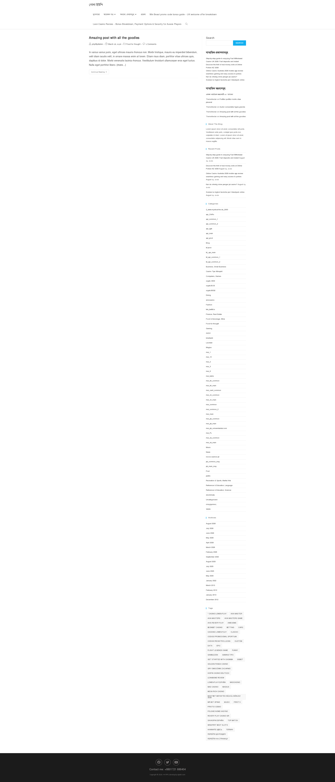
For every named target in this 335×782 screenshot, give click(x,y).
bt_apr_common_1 (213, 257)
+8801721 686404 (175, 769)
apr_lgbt (209, 229)
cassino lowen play (217, 632)
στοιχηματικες (211, 504)
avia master (236, 614)
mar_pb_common (212, 419)
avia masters (214, 618)
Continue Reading (100, 71)
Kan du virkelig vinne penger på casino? (221, 77)
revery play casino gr (218, 716)
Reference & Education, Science (218, 490)
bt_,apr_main (211, 252)
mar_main (209, 414)
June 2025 (210, 571)
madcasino (235, 682)
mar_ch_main (211, 400)
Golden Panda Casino (218, 664)
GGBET (240, 659)
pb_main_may (211, 466)
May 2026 (209, 538)
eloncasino (210, 300)
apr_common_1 (212, 219)
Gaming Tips (227, 655)
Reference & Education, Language (219, 485)
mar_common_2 (212, 409)
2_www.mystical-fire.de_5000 (217, 210)
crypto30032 (210, 290)
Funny (235, 650)
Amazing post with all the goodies (114, 38)
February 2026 (211, 552)
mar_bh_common (212, 381)
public (208, 476)
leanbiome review (216, 678)
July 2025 (209, 566)
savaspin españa (216, 720)
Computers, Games (213, 276)
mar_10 (209, 357)
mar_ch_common (212, 395)
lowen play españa (217, 682)
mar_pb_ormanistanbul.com (216, 428)
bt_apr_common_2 (213, 262)
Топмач (229, 730)
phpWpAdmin (97, 44)
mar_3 (208, 367)
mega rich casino (216, 691)
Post (208, 471)
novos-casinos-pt (212, 457)
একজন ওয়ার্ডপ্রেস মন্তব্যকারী (215, 94)
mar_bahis (210, 376)
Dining (208, 295)
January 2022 (211, 581)
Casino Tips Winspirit (214, 271)
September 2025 (212, 557)
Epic (218, 646)
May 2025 (209, 576)
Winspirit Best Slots (218, 725)
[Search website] (186, 24)
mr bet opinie (214, 702)
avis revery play (216, 623)
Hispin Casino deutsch (218, 673)
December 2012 (212, 600)
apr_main (209, 233)
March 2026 (210, 547)
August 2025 (211, 562)
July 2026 (209, 528)
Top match (233, 720)
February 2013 (211, 590)
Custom (238, 641)
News (208, 452)
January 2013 (211, 595)
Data (210, 646)
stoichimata (210, 495)
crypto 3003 (210, 281)
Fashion (209, 305)
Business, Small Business (216, 267)
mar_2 (208, 362)
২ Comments (151, 44)
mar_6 (208, 371)
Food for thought (133, 44)
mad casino (213, 687)
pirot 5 (237, 702)
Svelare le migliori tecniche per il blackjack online (225, 80)
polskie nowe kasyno (218, 711)
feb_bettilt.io (210, 309)
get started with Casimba (220, 659)
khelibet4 (209, 338)
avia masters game (234, 618)
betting (230, 627)
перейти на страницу (218, 739)
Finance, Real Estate (214, 314)
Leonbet (209, 343)
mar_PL (209, 433)
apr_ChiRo (210, 214)
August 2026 (211, 524)
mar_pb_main (211, 424)
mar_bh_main (211, 386)
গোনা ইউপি (96, 5)
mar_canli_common (213, 390)
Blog (208, 243)
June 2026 (210, 533)
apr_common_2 (212, 224)
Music (208, 447)
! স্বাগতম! (230, 94)
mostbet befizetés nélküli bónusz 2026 (224, 697)
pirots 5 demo (214, 707)
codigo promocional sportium (222, 637)
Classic (234, 632)
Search (210, 38)
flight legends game (218, 650)
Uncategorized (211, 500)
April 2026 (210, 543)
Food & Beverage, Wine (215, 319)
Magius (209, 347)
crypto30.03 (210, 286)
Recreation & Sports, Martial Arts (218, 481)
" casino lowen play (217, 614)
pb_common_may (213, 462)
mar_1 (208, 352)
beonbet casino (215, 627)
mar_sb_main (211, 443)
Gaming (209, 329)
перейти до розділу (217, 734)
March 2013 (210, 585)
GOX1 (208, 333)
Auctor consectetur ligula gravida (232, 107)
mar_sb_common (212, 438)
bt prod (208, 248)
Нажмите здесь (215, 730)
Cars (240, 627)
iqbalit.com (181, 775)
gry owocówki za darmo (219, 669)
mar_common (211, 405)
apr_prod (209, 238)
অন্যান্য (208, 509)
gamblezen (213, 655)
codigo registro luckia (219, 641)
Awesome (232, 623)
